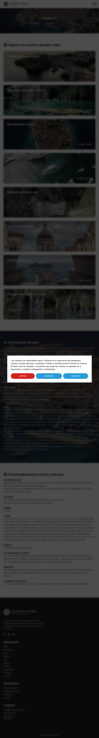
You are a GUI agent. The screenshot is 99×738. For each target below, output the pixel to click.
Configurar (48, 376)
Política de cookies (78, 363)
